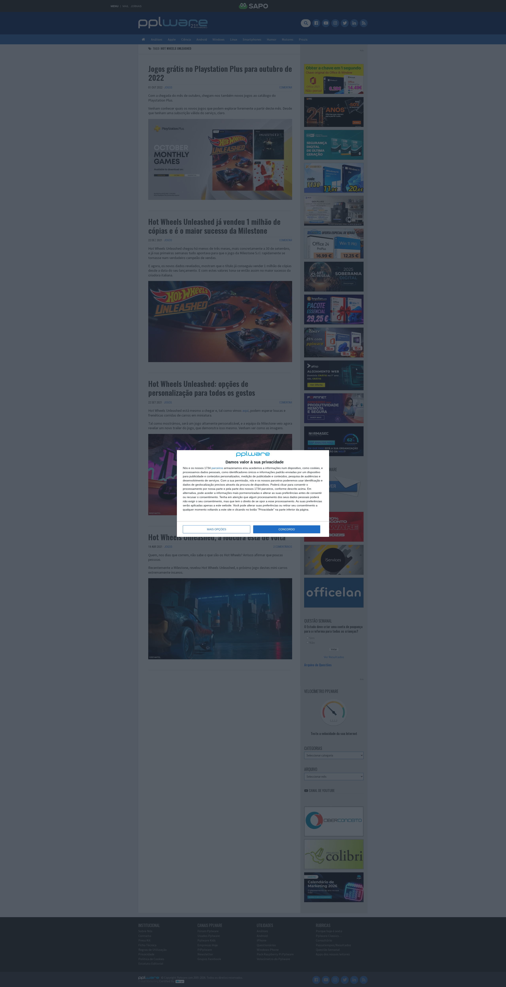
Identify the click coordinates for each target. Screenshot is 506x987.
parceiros (217, 468)
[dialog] (253, 493)
